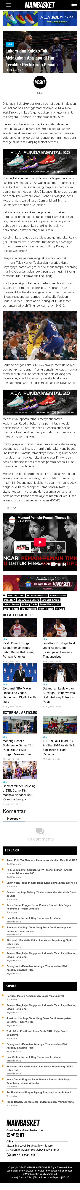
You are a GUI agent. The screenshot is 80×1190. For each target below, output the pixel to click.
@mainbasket (14, 1130)
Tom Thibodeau (28, 608)
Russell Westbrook (50, 604)
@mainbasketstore (32, 1130)
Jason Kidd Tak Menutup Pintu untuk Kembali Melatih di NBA (42, 860)
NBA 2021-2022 (16, 595)
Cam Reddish (46, 608)
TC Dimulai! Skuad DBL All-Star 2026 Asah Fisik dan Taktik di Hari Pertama (59, 747)
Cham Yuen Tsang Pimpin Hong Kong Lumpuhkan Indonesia (42, 882)
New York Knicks (50, 599)
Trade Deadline (58, 595)
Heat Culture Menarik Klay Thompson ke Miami (34, 918)
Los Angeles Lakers (28, 599)
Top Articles (40, 1177)
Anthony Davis (29, 604)
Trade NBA (9, 599)
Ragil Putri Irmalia (14, 864)
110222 (60, 608)
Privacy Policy (25, 1177)
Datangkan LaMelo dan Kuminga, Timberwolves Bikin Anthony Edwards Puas (59, 695)
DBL (5, 737)
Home (14, 1177)
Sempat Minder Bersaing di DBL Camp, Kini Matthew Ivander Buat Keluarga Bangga (19, 792)
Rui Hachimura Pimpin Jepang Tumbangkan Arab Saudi (39, 1092)
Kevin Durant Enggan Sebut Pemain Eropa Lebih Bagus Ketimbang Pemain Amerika (19, 650)
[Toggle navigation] (8, 5)
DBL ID (66, 1177)
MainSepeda (54, 1177)
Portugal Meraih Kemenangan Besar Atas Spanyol (35, 996)
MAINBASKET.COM (37, 1167)
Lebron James (11, 604)
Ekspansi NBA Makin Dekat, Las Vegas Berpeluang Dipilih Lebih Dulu (19, 695)
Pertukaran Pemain (37, 595)
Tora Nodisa (12, 886)
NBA (9, 44)
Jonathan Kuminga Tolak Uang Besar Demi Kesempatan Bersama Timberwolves (59, 650)
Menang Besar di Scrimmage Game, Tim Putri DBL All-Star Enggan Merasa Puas (18, 747)
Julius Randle (11, 608)
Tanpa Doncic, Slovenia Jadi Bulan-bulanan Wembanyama (40, 1101)
